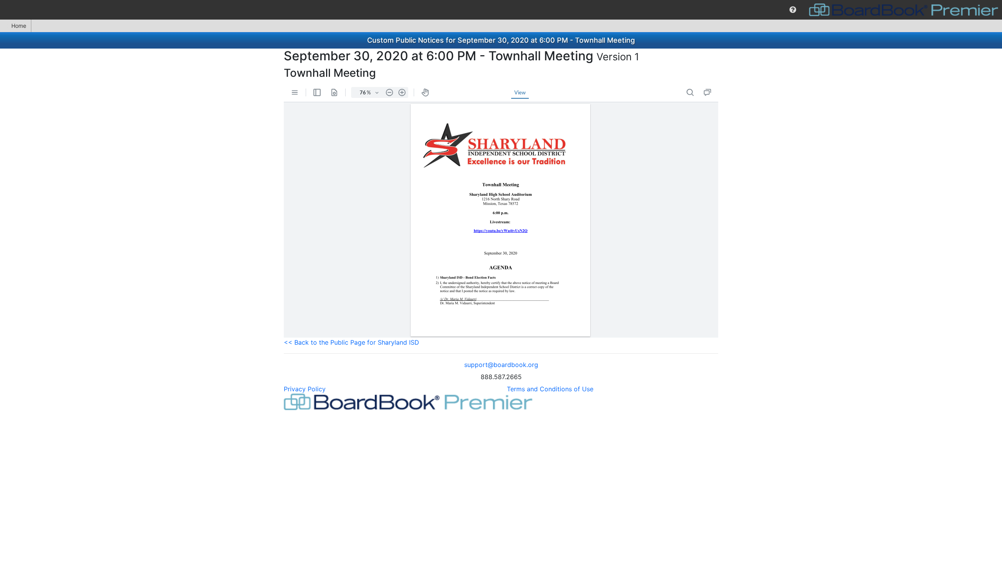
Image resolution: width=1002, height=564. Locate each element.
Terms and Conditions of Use (550, 389)
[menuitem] (793, 10)
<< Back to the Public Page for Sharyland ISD (351, 342)
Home (18, 25)
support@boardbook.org (501, 365)
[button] (792, 10)
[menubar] (501, 10)
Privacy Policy (305, 389)
